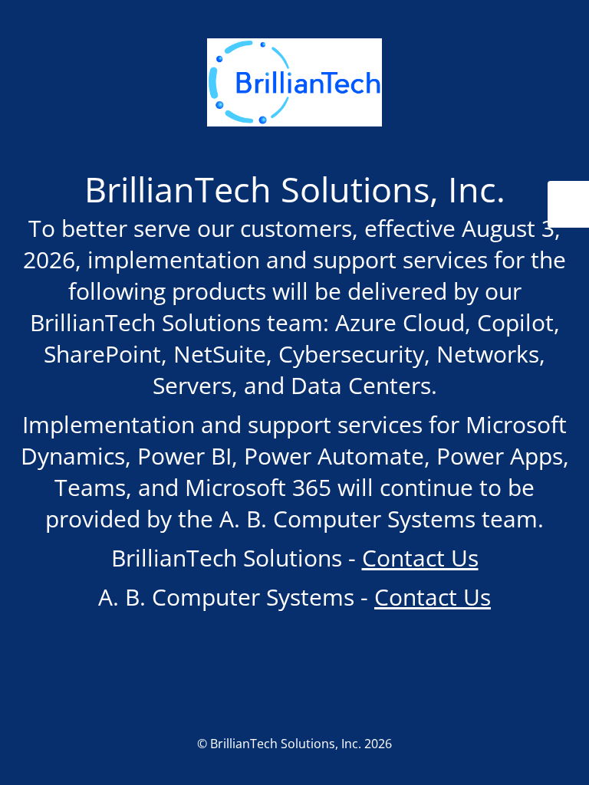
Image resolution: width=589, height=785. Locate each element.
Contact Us (420, 557)
